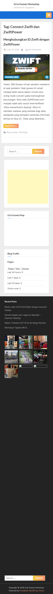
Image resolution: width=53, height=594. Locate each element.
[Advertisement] (27, 187)
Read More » (12, 126)
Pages (11, 268)
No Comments (34, 49)
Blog (9, 132)
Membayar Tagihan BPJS (16, 328)
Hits (18, 268)
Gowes (15, 132)
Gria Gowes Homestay (26, 4)
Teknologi (23, 132)
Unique (25, 268)
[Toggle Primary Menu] (49, 15)
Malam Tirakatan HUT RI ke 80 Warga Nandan (25, 323)
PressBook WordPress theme (32, 591)
